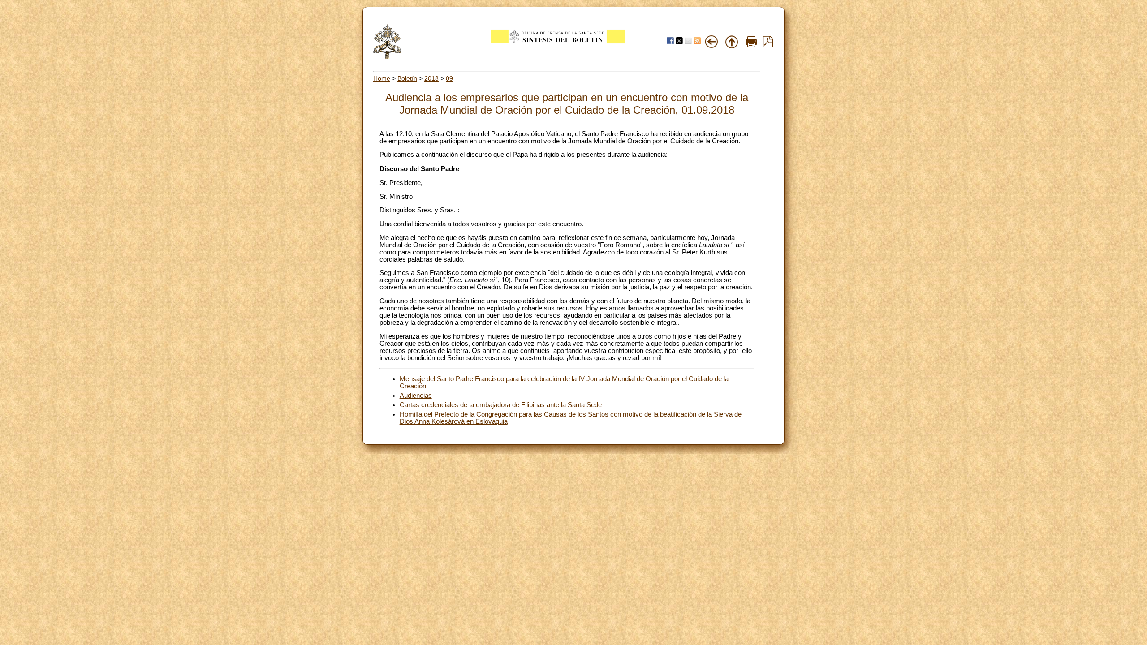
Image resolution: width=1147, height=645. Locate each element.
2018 (431, 78)
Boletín (407, 78)
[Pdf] (768, 45)
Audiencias (416, 395)
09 (449, 78)
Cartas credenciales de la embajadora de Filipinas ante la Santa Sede (501, 404)
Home (381, 78)
